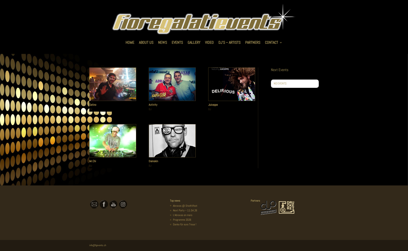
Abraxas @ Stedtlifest (185, 206)
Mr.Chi (92, 161)
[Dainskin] (172, 141)
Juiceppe (213, 105)
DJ (90, 109)
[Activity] (172, 84)
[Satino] (112, 84)
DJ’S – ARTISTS (229, 42)
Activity (153, 105)
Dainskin (153, 161)
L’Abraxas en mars (182, 215)
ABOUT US (146, 42)
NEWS (162, 42)
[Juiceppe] (231, 84)
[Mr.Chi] (112, 141)
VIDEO (209, 42)
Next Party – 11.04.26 (185, 210)
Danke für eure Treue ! (184, 224)
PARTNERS (252, 42)
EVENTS (177, 42)
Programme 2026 (182, 220)
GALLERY (194, 42)
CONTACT (271, 42)
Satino (92, 105)
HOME (130, 42)
